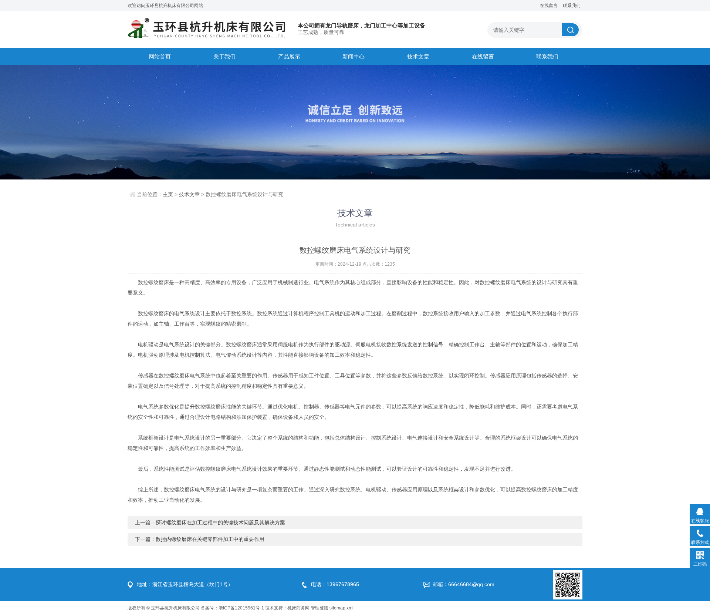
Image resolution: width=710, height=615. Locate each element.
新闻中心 (353, 56)
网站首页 (160, 56)
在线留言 (549, 5)
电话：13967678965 (335, 584)
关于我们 (224, 56)
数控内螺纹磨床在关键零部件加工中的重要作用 (210, 539)
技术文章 (418, 56)
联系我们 (572, 5)
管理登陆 (319, 608)
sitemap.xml (341, 608)
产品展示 (289, 56)
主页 (168, 194)
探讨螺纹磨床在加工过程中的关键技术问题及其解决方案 (220, 522)
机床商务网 (298, 608)
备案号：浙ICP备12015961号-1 (232, 608)
